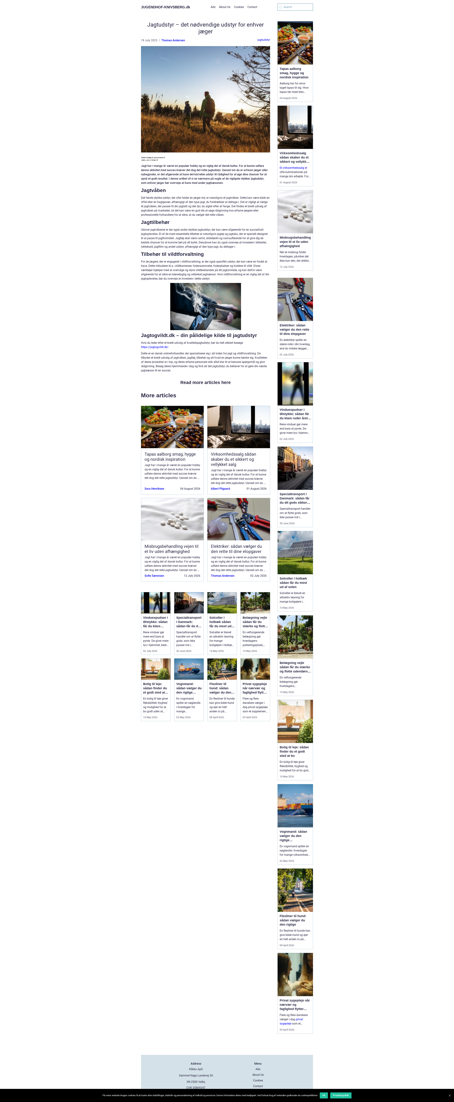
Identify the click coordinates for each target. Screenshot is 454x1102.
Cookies (239, 7)
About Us (224, 7)
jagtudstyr (264, 39)
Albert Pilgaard (220, 488)
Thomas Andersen (173, 40)
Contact (252, 7)
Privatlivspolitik (341, 1095)
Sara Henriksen (154, 488)
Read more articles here (205, 382)
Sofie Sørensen (154, 575)
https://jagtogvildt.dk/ (154, 347)
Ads (213, 7)
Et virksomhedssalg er (293, 167)
